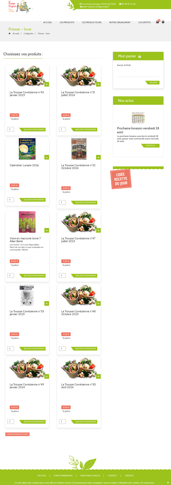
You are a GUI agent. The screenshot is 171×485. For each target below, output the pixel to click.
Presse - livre (44, 33)
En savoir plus (147, 483)
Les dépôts (145, 22)
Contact (112, 475)
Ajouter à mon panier (34, 129)
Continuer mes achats (17, 434)
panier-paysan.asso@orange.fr (95, 6)
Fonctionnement (63, 475)
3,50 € (14, 115)
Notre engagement (120, 22)
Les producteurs (91, 22)
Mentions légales (90, 475)
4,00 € (66, 115)
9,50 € (14, 185)
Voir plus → (151, 145)
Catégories (28, 33)
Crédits (129, 475)
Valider (153, 82)
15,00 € (14, 261)
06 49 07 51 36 (128, 4)
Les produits (67, 22)
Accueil (47, 22)
